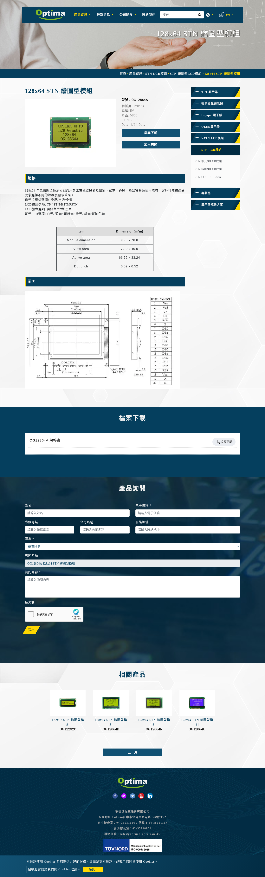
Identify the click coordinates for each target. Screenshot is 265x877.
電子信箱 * (143, 505)
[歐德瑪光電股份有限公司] (50, 15)
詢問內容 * (33, 572)
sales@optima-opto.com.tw (140, 834)
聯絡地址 (142, 522)
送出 (31, 630)
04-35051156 (125, 822)
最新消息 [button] (104, 14)
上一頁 (133, 752)
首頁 (123, 73)
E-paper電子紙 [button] (211, 115)
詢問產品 (31, 555)
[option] (70, 133)
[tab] (215, 92)
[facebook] (115, 796)
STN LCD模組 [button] (211, 149)
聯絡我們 (148, 14)
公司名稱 (86, 522)
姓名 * (29, 505)
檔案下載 (150, 132)
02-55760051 (141, 828)
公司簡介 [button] (127, 14)
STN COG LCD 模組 (208, 177)
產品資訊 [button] (81, 14)
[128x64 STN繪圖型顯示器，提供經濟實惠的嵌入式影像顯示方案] (70, 133)
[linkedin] (150, 796)
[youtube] (141, 796)
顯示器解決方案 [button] (212, 204)
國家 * (29, 538)
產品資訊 (135, 73)
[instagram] (124, 796)
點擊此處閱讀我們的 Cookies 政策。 (54, 869)
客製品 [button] (206, 193)
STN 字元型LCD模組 (208, 161)
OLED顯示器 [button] (210, 126)
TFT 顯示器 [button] (209, 92)
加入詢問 (150, 144)
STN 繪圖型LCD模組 (186, 73)
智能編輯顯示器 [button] (212, 103)
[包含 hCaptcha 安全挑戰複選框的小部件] (54, 614)
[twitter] (132, 796)
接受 (92, 869)
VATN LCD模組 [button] (212, 138)
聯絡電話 (31, 522)
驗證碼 (30, 603)
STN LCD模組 (156, 73)
